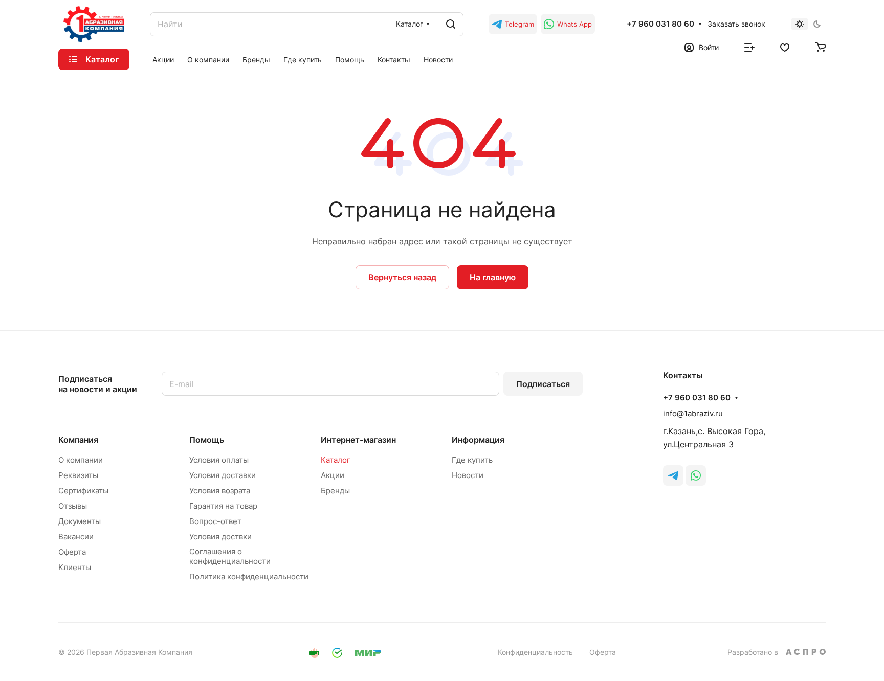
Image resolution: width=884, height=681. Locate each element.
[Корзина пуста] (820, 46)
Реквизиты (78, 475)
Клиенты (74, 567)
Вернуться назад (402, 277)
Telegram (519, 24)
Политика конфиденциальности (248, 576)
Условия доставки (222, 475)
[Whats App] (696, 475)
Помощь (206, 440)
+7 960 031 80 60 (660, 24)
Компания (78, 440)
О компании (80, 460)
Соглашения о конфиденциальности (230, 556)
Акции (332, 475)
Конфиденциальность (535, 652)
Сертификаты (83, 490)
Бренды (335, 490)
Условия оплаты (219, 460)
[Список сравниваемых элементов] (749, 46)
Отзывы (72, 506)
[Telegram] (673, 475)
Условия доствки (220, 536)
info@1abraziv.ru (693, 413)
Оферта (72, 552)
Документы (79, 521)
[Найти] (450, 24)
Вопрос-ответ (215, 521)
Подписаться (543, 384)
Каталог (335, 460)
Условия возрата (219, 490)
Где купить (472, 460)
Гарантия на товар (223, 506)
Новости (467, 475)
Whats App (574, 24)
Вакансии (76, 536)
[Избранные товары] (784, 46)
